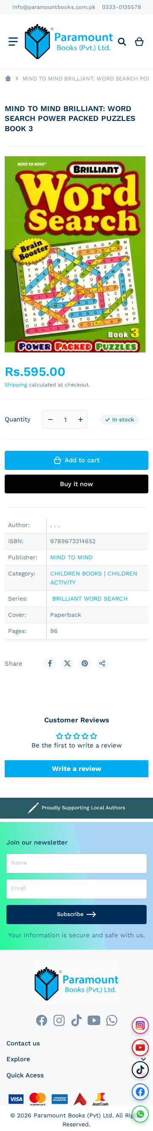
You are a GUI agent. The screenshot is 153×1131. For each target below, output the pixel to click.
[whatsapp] (111, 1020)
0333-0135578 (121, 7)
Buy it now (76, 484)
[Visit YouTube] (140, 1047)
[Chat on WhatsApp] (140, 1113)
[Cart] (139, 41)
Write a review (76, 768)
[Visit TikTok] (140, 1069)
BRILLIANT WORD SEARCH (89, 598)
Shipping (16, 384)
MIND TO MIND (72, 557)
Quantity (18, 419)
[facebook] (41, 1020)
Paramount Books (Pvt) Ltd (73, 1115)
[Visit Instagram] (140, 1025)
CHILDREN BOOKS (76, 573)
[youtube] (94, 1020)
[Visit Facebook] (140, 1091)
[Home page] (8, 78)
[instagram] (59, 1020)
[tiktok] (76, 1020)
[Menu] (13, 41)
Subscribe (70, 914)
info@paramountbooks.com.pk (54, 7)
